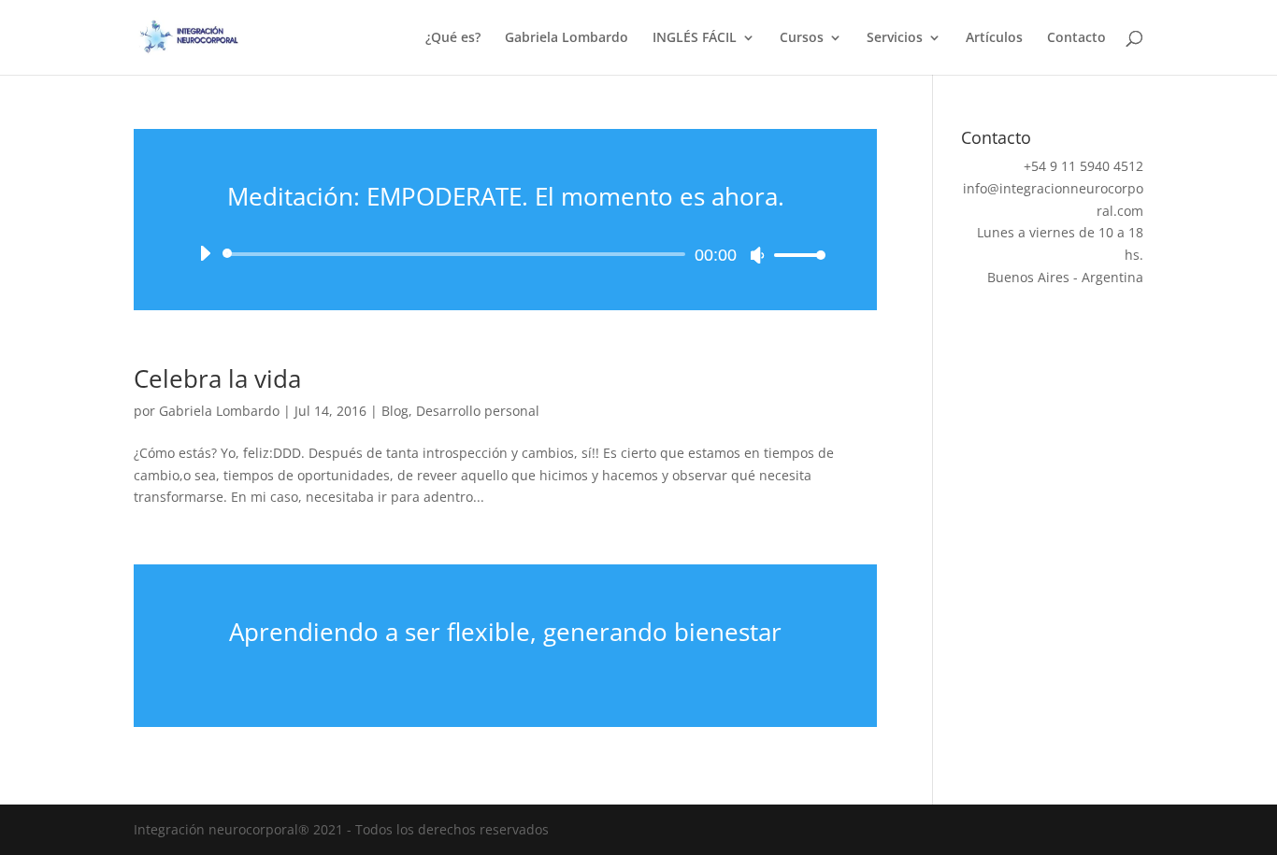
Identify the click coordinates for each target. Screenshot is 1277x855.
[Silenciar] (757, 255)
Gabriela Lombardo (566, 38)
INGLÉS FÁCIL (695, 38)
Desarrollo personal (477, 411)
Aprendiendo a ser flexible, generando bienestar (505, 631)
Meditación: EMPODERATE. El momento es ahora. (505, 196)
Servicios (895, 38)
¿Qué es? (453, 38)
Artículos (994, 38)
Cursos (802, 38)
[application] (505, 254)
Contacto (1076, 38)
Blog (395, 411)
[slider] (794, 255)
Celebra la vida (217, 378)
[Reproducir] (205, 253)
